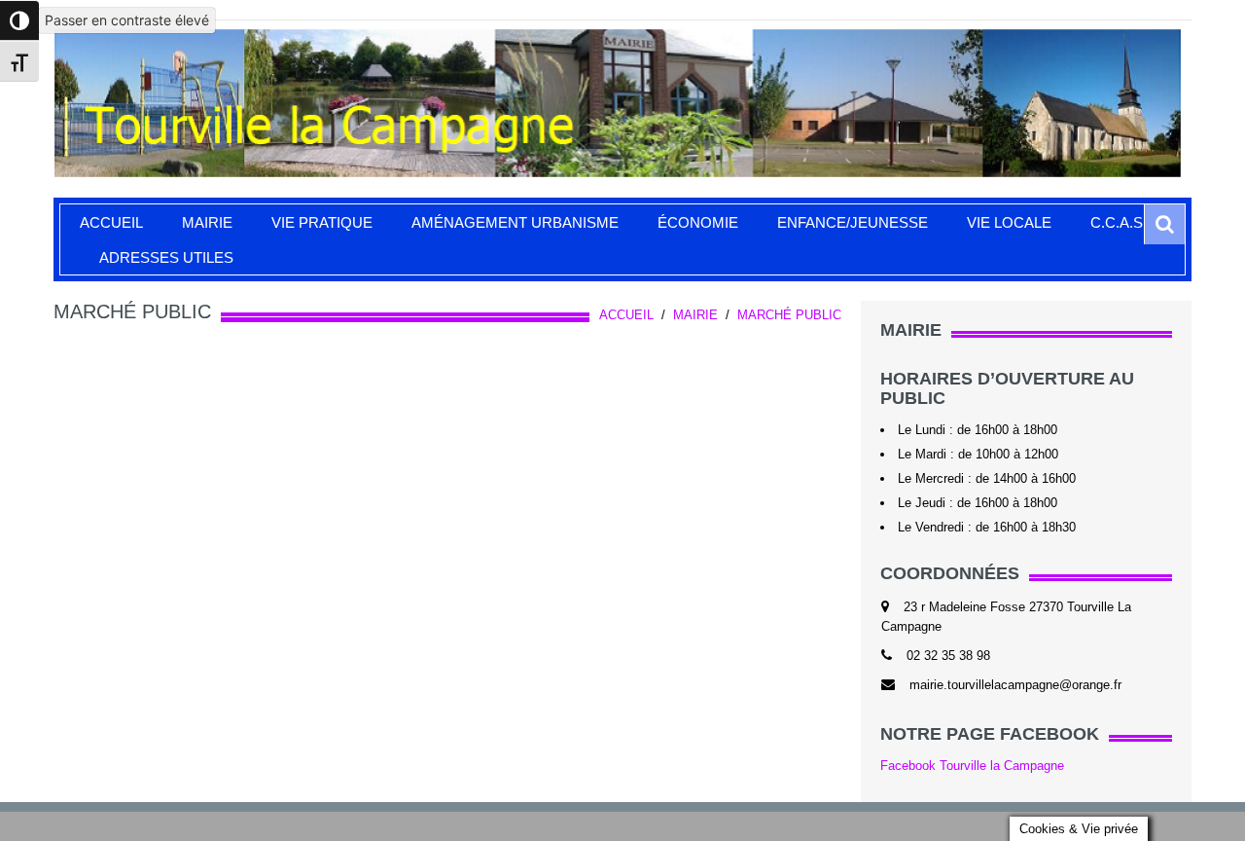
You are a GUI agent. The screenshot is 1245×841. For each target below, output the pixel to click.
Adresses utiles (166, 257)
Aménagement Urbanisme (515, 222)
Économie (698, 222)
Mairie (207, 222)
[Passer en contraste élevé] (19, 20)
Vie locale (1009, 222)
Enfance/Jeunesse (852, 222)
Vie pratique (322, 222)
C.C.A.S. (1118, 222)
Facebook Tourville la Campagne (972, 765)
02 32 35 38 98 (948, 655)
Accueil (111, 222)
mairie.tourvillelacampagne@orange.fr (1015, 684)
